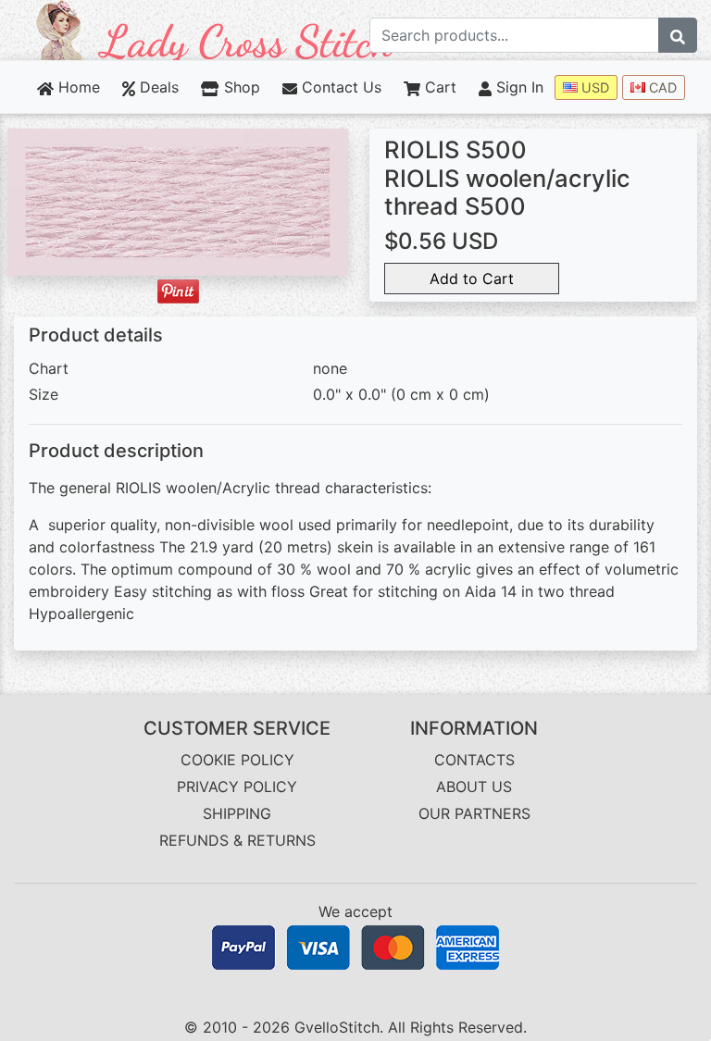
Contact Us (339, 87)
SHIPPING (237, 813)
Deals (157, 87)
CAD (661, 87)
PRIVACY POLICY (237, 786)
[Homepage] (216, 28)
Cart (438, 87)
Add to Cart (472, 278)
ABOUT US (474, 786)
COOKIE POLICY (237, 759)
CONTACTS (474, 759)
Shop (239, 87)
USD (593, 87)
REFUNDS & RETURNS (237, 840)
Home (77, 87)
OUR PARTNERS (474, 813)
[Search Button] (677, 35)
